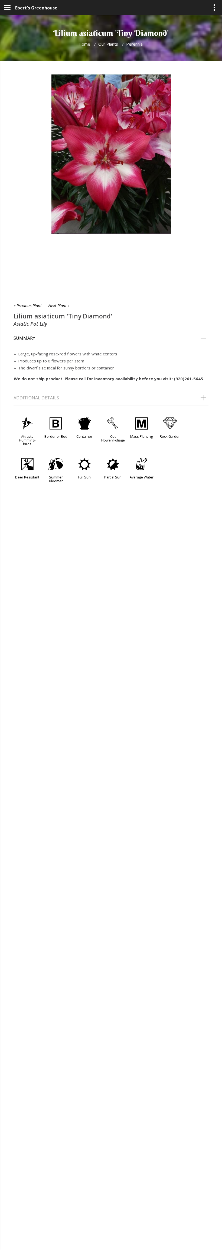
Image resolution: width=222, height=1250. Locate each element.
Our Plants (108, 44)
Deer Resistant (27, 477)
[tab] (111, 338)
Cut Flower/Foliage (113, 438)
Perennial (134, 44)
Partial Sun (113, 477)
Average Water (142, 477)
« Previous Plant (28, 305)
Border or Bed (55, 436)
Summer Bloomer (56, 479)
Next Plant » (59, 305)
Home (84, 44)
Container (84, 436)
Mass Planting (141, 436)
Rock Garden (170, 436)
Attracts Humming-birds (27, 440)
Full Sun (84, 477)
